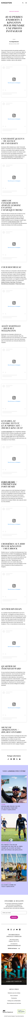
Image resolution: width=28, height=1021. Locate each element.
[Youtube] (17, 929)
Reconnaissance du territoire (14, 1003)
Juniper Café (9, 436)
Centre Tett (20, 435)
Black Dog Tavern (20, 283)
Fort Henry (8, 482)
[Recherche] (22, 3)
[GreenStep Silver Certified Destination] (21, 1011)
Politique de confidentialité (14, 1000)
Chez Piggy (12, 282)
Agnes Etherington (8, 156)
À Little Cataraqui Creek (13, 221)
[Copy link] (8, 759)
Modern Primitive (5, 282)
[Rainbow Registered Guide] (8, 1011)
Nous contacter (14, 995)
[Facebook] (11, 759)
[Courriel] (20, 759)
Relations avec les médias (14, 993)
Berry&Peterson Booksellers (8, 283)
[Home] (6, 2)
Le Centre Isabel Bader (6, 431)
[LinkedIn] (14, 759)
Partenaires (14, 998)
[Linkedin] (20, 929)
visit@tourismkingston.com (14, 945)
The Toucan (19, 282)
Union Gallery (18, 156)
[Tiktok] (14, 929)
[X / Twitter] (17, 759)
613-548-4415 (14, 944)
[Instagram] (11, 929)
